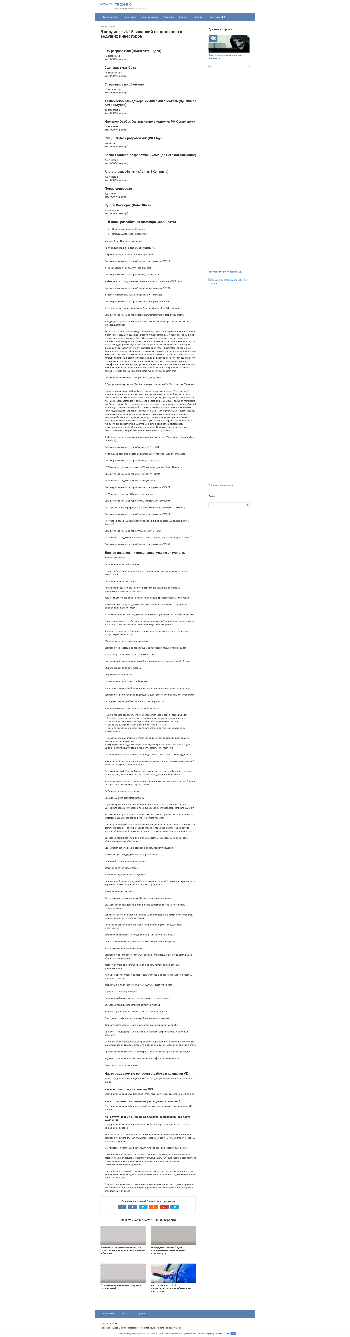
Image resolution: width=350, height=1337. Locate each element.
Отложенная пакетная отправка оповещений (120, 1287)
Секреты (183, 17)
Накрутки (169, 17)
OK (233, 1334)
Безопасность (110, 17)
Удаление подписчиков (220, 485)
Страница (198, 17)
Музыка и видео (150, 17)
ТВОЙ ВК (123, 4)
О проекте (141, 1313)
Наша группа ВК (217, 17)
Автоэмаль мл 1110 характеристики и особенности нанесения (171, 1288)
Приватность (129, 17)
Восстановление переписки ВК (225, 271)
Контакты (125, 1313)
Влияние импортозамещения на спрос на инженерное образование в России (122, 1250)
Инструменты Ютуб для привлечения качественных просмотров (169, 1250)
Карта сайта (109, 1313)
